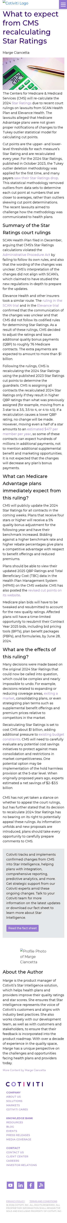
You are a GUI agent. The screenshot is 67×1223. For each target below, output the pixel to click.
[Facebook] (30, 1185)
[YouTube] (10, 1185)
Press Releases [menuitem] (18, 1135)
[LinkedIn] (20, 1185)
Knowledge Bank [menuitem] (19, 1118)
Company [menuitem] (13, 1092)
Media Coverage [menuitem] (18, 1139)
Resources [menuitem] (14, 1122)
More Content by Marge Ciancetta (24, 1070)
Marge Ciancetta (16, 53)
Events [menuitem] (11, 1131)
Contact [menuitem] (13, 1148)
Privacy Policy (15, 1201)
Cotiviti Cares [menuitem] (17, 1109)
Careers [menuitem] (12, 1160)
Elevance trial (48, 306)
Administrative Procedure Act (26, 255)
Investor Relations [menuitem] (21, 1165)
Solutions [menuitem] (14, 1101)
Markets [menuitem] (13, 1105)
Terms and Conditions (43, 1201)
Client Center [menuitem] (17, 1156)
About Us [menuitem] (13, 1096)
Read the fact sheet (22, 928)
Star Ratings (21, 103)
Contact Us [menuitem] (15, 1152)
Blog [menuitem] (10, 1126)
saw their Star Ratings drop (36, 178)
